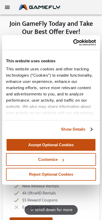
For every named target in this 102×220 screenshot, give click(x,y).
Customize (48, 159)
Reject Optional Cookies (51, 174)
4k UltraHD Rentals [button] (38, 193)
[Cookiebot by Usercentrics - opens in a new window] (73, 42)
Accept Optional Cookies (51, 145)
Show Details (73, 129)
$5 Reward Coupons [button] (39, 200)
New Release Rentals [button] (40, 186)
